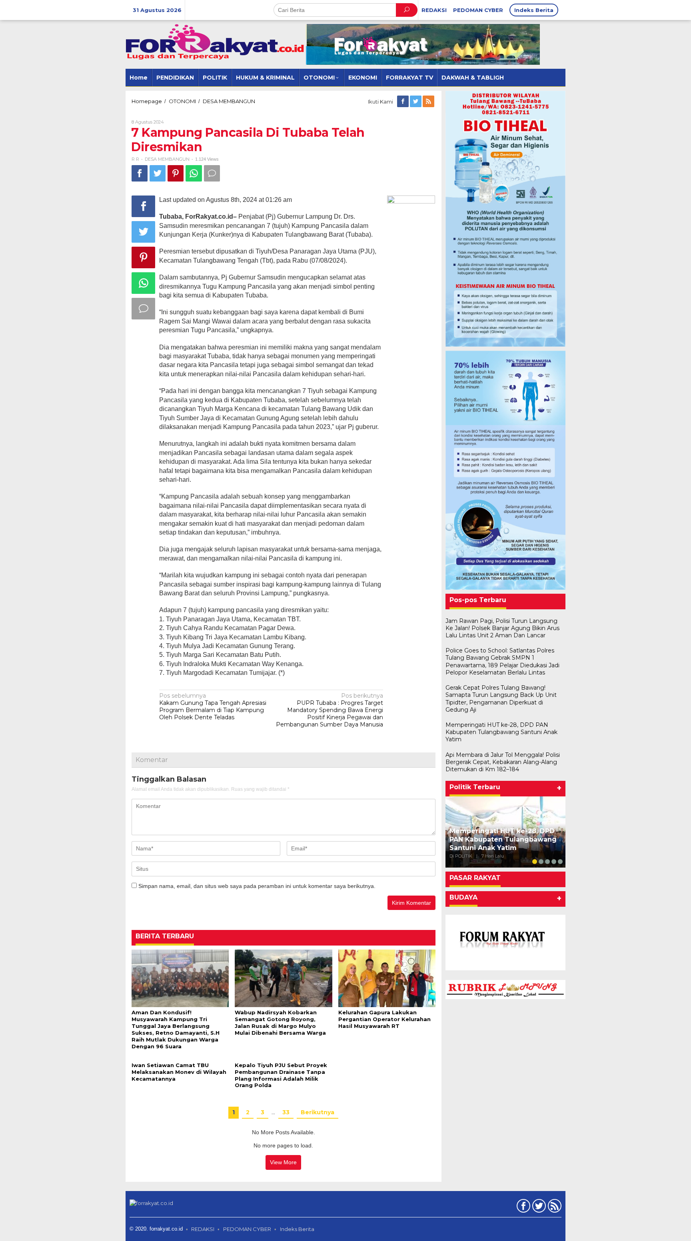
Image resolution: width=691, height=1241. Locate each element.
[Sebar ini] (140, 173)
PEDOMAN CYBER (247, 1229)
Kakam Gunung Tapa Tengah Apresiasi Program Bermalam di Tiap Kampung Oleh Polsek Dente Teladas (212, 706)
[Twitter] (416, 101)
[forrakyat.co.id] (216, 41)
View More (283, 1162)
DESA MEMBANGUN (167, 159)
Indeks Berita (297, 1229)
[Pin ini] (176, 173)
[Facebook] (403, 101)
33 (286, 1112)
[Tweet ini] (158, 173)
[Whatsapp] (194, 173)
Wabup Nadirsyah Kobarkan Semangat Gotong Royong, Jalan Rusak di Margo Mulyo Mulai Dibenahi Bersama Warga (280, 1022)
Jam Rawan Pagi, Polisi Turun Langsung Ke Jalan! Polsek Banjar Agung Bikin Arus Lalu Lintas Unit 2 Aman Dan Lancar (502, 628)
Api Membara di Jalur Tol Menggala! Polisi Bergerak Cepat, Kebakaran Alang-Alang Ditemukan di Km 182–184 (502, 762)
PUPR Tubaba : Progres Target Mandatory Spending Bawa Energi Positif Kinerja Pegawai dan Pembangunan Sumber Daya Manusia (329, 710)
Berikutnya (317, 1112)
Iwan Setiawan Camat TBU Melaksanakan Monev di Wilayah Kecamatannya (179, 1072)
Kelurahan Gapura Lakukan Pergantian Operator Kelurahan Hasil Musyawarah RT (384, 1019)
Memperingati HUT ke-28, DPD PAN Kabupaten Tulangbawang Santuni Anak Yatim (501, 732)
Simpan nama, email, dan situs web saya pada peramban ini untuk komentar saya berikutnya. (256, 886)
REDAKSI (202, 1229)
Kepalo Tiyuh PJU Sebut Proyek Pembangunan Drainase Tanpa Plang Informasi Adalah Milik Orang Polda (281, 1075)
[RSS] (429, 101)
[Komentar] (212, 173)
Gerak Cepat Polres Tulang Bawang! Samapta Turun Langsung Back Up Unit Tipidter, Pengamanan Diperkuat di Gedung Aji (501, 698)
